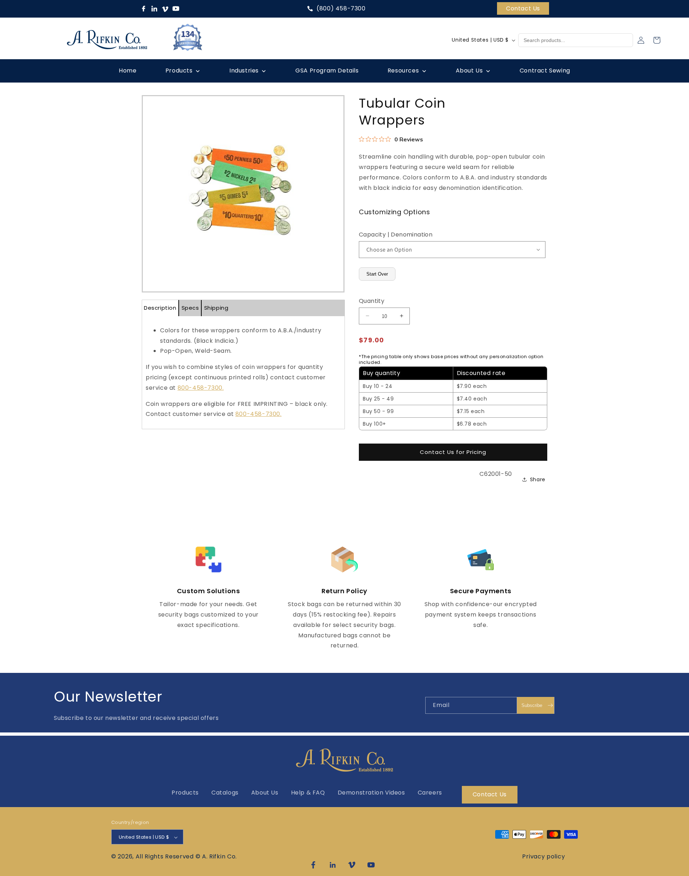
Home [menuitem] (127, 70)
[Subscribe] (535, 705)
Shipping (216, 307)
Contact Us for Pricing (453, 452)
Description (160, 307)
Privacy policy (543, 856)
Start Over (377, 274)
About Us (264, 792)
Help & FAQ (308, 792)
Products (185, 792)
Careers (430, 792)
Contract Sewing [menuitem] (545, 70)
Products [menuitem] (179, 70)
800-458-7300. (201, 388)
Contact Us (523, 8)
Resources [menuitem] (403, 70)
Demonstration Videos (371, 792)
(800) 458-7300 (341, 8)
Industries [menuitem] (244, 70)
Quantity (371, 301)
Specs (190, 307)
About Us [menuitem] (469, 70)
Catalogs (225, 792)
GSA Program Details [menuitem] (326, 70)
